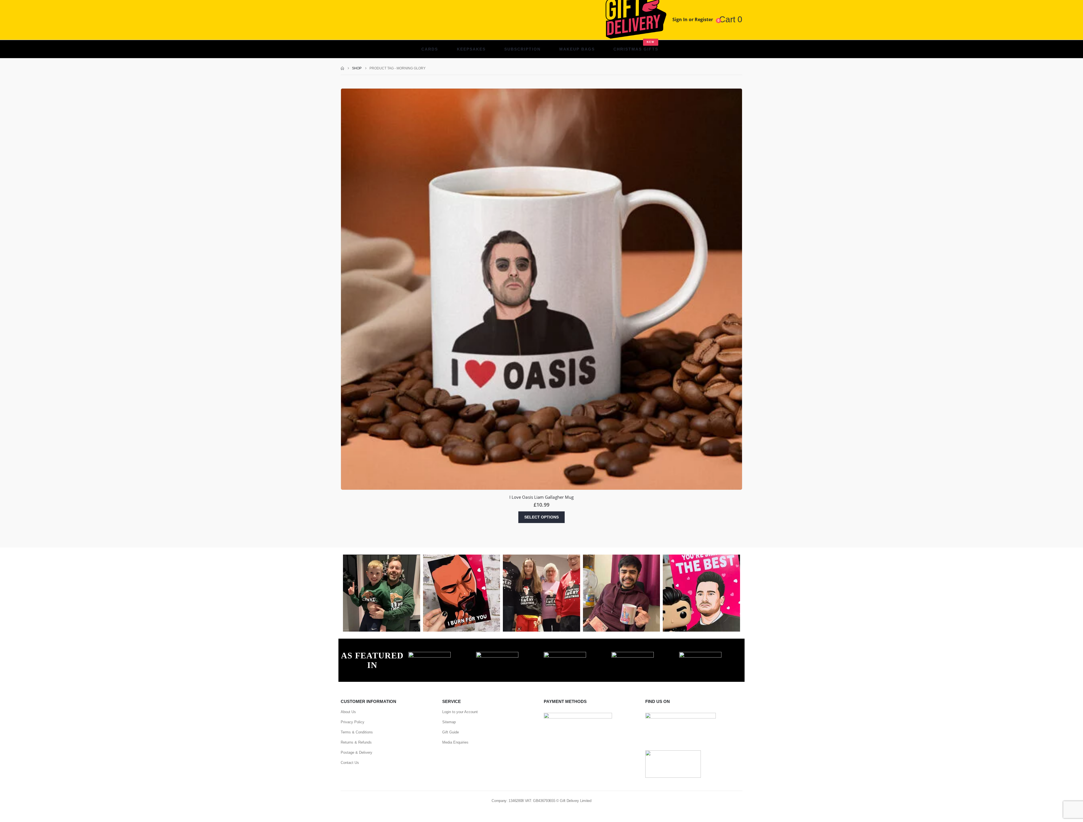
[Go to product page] (541, 289)
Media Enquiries (455, 742)
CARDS (429, 49)
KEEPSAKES (471, 49)
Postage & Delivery (356, 752)
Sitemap (449, 722)
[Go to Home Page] (342, 68)
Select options (541, 517)
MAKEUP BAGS (577, 49)
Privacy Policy (352, 722)
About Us (348, 712)
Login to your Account (460, 712)
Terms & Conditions (357, 732)
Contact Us (350, 763)
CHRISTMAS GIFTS (635, 46)
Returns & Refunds (356, 742)
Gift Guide (450, 732)
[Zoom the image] (429, 655)
